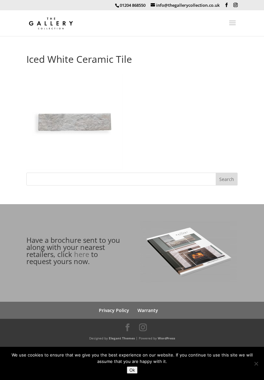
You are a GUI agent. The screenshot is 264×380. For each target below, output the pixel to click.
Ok (132, 370)
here (81, 254)
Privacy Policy (114, 310)
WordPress (166, 338)
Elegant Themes (122, 338)
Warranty (147, 310)
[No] (256, 363)
